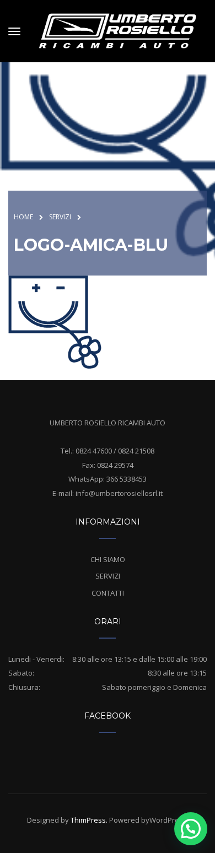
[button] (190, 828)
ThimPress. (89, 820)
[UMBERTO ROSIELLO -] (117, 29)
